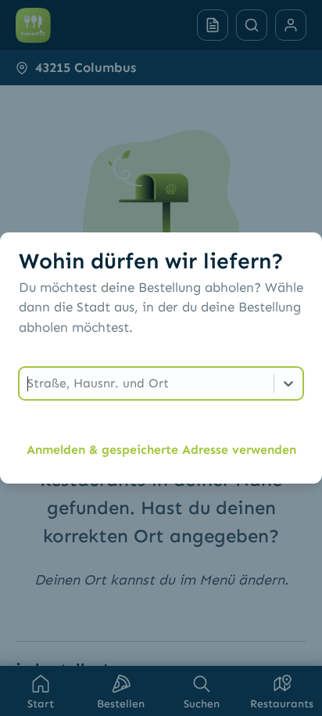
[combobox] (29, 383)
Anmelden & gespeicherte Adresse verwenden (161, 449)
